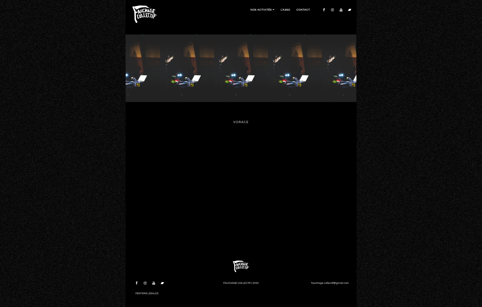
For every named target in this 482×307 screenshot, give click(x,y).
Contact (303, 9)
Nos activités (262, 9)
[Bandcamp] (349, 10)
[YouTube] (341, 10)
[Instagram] (332, 10)
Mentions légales (146, 293)
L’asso (285, 9)
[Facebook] (323, 10)
